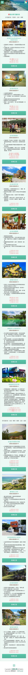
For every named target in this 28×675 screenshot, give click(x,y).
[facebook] (14, 665)
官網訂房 (14, 66)
